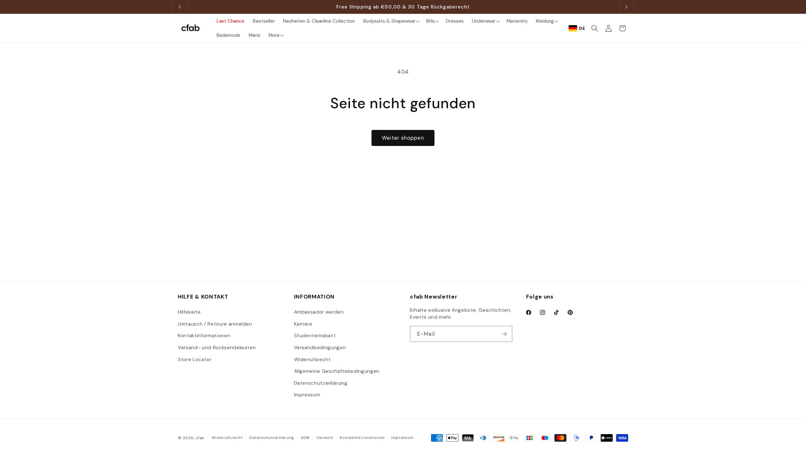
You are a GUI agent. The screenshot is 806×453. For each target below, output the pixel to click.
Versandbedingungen (320, 347)
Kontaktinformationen (204, 336)
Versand (324, 437)
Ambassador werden (319, 312)
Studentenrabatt (315, 336)
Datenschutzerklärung (321, 383)
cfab (200, 437)
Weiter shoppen (403, 138)
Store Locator (195, 359)
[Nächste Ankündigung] (626, 7)
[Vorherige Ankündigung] (180, 7)
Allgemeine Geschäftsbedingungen (336, 371)
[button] (390, 21)
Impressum (307, 395)
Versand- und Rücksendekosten (217, 347)
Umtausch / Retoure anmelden (215, 324)
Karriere (303, 324)
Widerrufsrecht (312, 359)
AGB (305, 437)
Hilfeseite (189, 312)
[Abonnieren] (504, 334)
